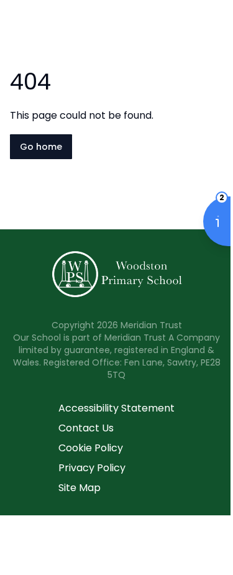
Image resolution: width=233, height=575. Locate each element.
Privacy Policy (92, 468)
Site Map (79, 488)
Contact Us (86, 428)
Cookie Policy (90, 448)
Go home (41, 146)
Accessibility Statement (116, 408)
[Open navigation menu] (215, 29)
